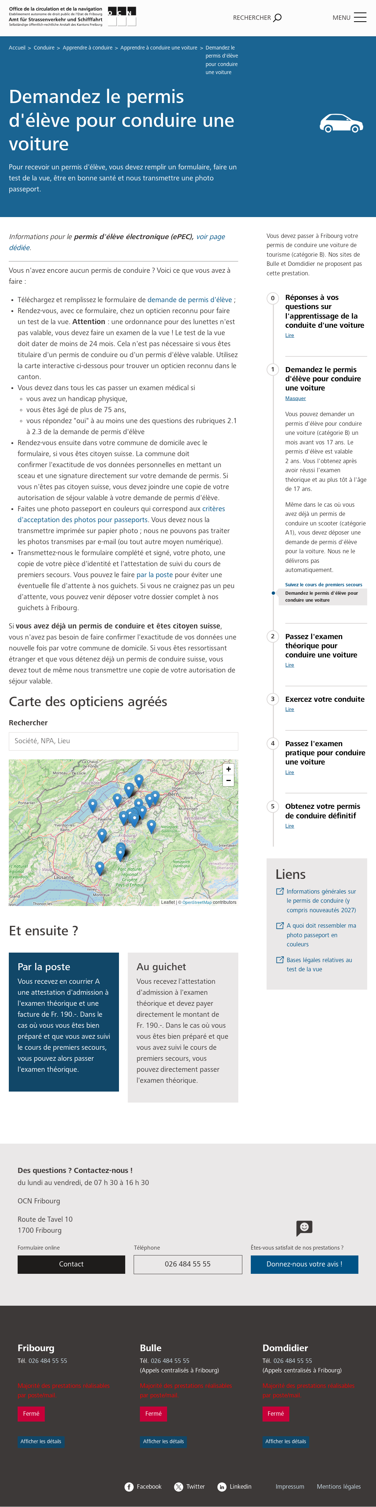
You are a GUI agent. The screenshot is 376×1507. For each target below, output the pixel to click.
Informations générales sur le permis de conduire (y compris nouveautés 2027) (321, 901)
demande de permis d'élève (191, 300)
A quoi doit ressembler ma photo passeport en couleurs (321, 935)
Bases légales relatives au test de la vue (319, 965)
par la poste (155, 575)
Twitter (196, 1487)
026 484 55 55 (188, 1264)
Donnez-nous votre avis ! (304, 1264)
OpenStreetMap (197, 903)
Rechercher (28, 723)
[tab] (326, 316)
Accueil (17, 48)
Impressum (290, 1487)
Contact (71, 1264)
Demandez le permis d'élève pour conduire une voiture (321, 597)
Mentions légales (339, 1487)
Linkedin (241, 1487)
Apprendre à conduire (87, 48)
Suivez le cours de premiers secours (323, 585)
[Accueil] (96, 16)
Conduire (44, 48)
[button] (123, 818)
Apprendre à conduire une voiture (158, 48)
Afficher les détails (41, 1441)
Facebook (149, 1487)
